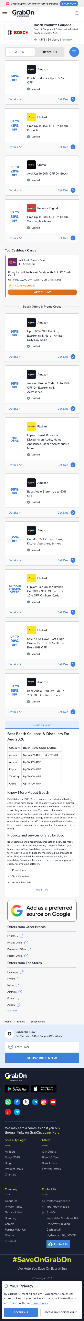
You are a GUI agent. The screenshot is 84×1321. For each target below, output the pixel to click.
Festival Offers (51, 1169)
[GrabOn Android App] (17, 1089)
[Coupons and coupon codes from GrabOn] (23, 14)
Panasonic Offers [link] (16, 949)
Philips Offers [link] (14, 942)
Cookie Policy (39, 1303)
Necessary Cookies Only (60, 1312)
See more (12, 1010)
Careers (9, 1224)
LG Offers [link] (12, 936)
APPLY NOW (42, 292)
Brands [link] (21, 1021)
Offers (49, 52)
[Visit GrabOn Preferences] (42, 911)
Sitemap (10, 1235)
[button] (74, 52)
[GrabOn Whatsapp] (8, 1104)
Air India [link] (12, 991)
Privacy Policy (13, 1207)
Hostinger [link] (12, 972)
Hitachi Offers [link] (14, 955)
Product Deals (14, 1169)
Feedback (11, 1241)
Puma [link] (10, 998)
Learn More (51, 1132)
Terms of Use (13, 1212)
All (20, 52)
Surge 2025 (12, 1157)
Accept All (21, 1312)
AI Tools (10, 1152)
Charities (10, 1175)
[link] (17, 1104)
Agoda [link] (11, 1005)
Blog (8, 1163)
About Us (11, 1201)
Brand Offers (50, 1157)
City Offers (49, 1152)
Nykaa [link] (10, 985)
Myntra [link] (11, 978)
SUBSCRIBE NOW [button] (42, 1058)
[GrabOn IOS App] (43, 1089)
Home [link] (8, 1021)
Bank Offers (49, 1163)
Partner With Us (15, 1230)
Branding (10, 1218)
